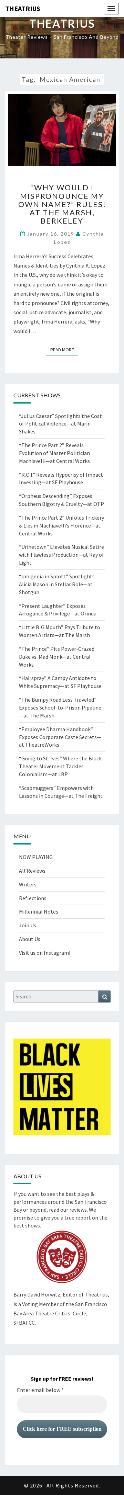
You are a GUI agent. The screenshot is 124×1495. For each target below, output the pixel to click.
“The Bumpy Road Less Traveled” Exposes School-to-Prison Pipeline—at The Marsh (60, 707)
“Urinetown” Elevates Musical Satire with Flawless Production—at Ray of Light (61, 554)
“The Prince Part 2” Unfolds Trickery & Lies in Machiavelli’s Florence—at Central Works (61, 525)
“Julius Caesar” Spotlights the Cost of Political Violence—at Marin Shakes (60, 423)
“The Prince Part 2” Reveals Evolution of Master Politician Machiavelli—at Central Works (54, 453)
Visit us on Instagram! (44, 952)
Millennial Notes (38, 911)
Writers (28, 884)
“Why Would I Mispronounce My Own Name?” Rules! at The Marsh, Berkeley (62, 204)
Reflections (32, 898)
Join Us (27, 925)
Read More (64, 349)
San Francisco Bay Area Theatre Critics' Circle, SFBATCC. (60, 1313)
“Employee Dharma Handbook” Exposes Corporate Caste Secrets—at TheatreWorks (60, 737)
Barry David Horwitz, (37, 1294)
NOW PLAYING (36, 856)
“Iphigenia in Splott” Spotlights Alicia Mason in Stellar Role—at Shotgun (57, 584)
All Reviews (32, 870)
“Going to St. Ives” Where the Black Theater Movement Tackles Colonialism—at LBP (60, 766)
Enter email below (40, 1389)
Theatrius (22, 8)
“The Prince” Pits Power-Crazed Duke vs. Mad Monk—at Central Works (56, 656)
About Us (29, 939)
